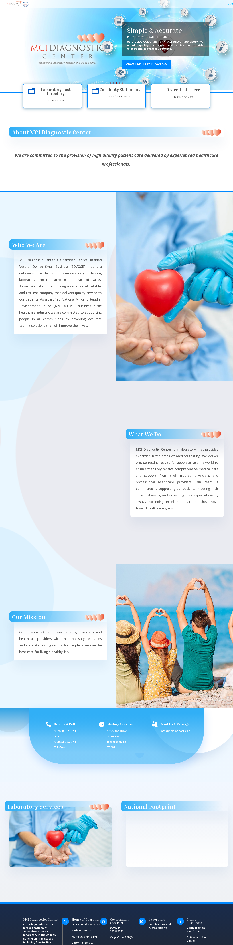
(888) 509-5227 (64, 742)
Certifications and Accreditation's (160, 926)
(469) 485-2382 (64, 731)
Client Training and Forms (196, 929)
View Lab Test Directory (146, 64)
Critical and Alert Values (197, 939)
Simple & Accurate (154, 30)
